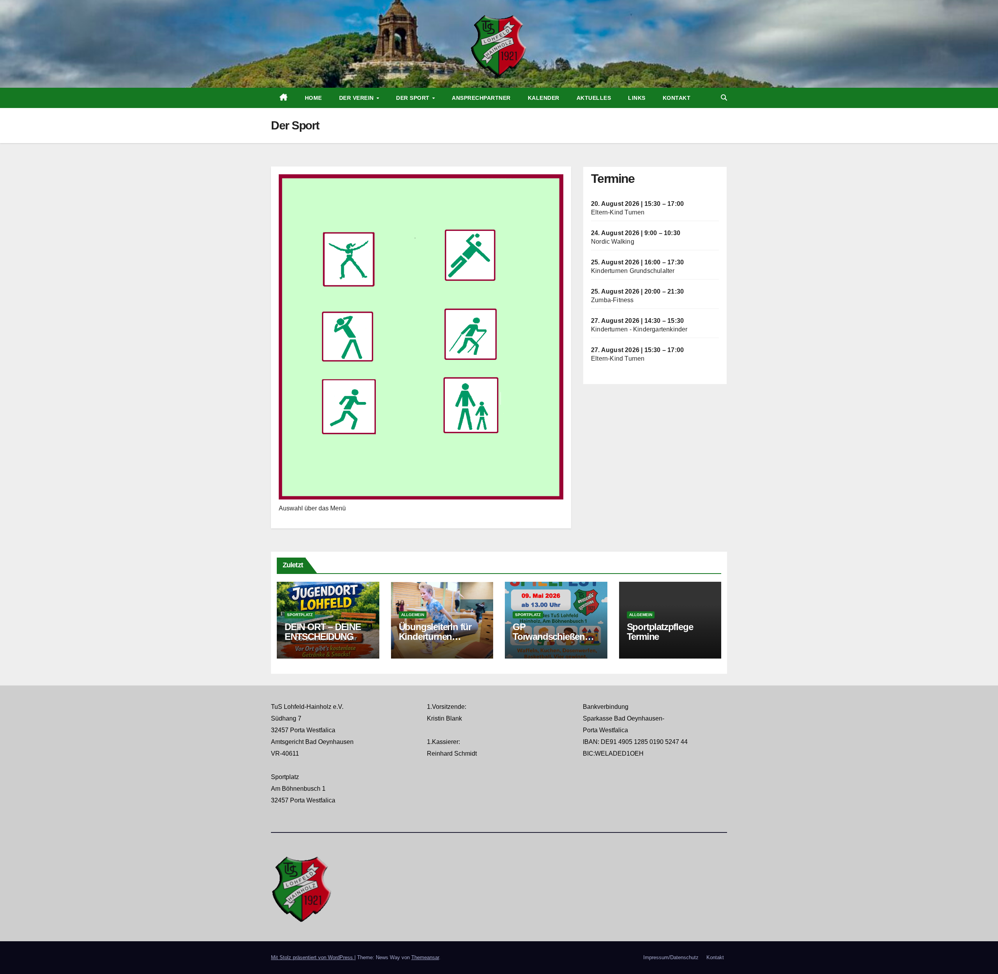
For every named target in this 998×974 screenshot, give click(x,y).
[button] (724, 97)
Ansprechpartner (481, 98)
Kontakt (677, 98)
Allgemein (412, 615)
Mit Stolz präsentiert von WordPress (312, 957)
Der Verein (357, 98)
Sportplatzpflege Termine (660, 632)
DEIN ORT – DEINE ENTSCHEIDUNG (323, 632)
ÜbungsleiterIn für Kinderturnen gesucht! (435, 637)
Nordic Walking (612, 241)
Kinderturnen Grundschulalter (633, 270)
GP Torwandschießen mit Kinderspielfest (550, 637)
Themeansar (425, 957)
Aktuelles (594, 98)
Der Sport (413, 98)
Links (637, 98)
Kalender (543, 98)
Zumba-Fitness (612, 300)
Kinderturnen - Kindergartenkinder (639, 329)
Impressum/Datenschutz (671, 957)
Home (313, 98)
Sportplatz (300, 615)
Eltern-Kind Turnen (618, 212)
